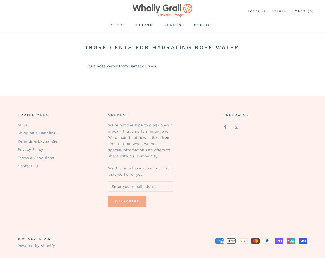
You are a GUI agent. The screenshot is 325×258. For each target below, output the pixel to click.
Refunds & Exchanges (38, 141)
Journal (145, 25)
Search (279, 11)
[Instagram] (236, 126)
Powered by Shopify (36, 245)
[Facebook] (225, 126)
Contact (204, 25)
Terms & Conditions (36, 158)
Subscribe (127, 201)
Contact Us (28, 166)
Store (118, 25)
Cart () (304, 11)
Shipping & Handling (36, 133)
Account (257, 11)
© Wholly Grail (34, 238)
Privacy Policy (30, 149)
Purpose (174, 25)
